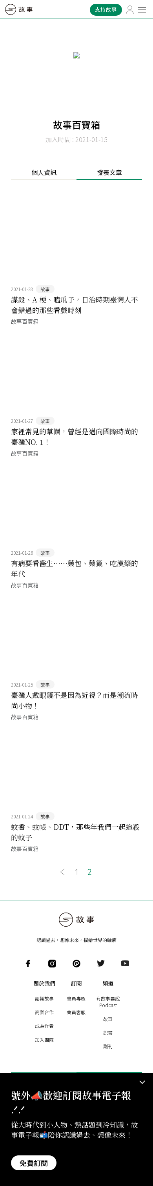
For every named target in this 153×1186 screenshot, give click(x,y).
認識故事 (44, 998)
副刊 (108, 1046)
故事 (108, 1018)
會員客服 (76, 1012)
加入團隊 (44, 1039)
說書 (108, 1032)
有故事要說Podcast (108, 1001)
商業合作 (44, 1012)
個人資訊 (43, 172)
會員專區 (76, 998)
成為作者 (44, 1025)
